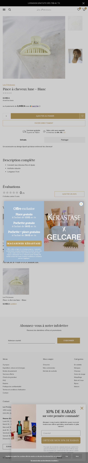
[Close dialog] (81, 204)
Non (77, 456)
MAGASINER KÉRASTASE (24, 243)
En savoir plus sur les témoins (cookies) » (44, 460)
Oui (67, 456)
